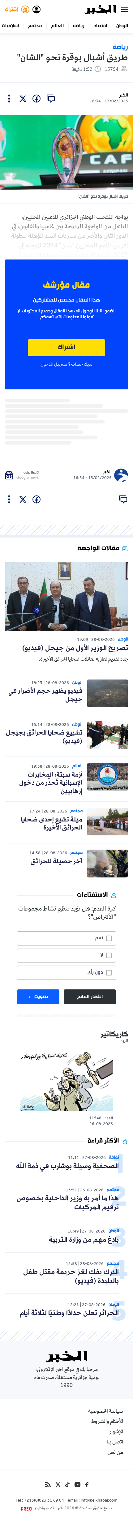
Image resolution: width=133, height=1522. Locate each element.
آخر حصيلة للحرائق (56, 861)
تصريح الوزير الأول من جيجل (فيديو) (75, 648)
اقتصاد (100, 26)
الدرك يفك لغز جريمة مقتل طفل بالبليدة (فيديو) (71, 1276)
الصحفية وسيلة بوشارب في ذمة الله (67, 1166)
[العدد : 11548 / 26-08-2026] (66, 1081)
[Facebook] (86, 1484)
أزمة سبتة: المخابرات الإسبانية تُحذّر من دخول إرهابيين (50, 783)
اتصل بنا (115, 1442)
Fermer (124, 9)
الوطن (122, 26)
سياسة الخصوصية (105, 1412)
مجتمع (35, 26)
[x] (22, 99)
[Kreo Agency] (27, 1509)
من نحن (115, 1453)
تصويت (41, 997)
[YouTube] (77, 1484)
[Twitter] (58, 1484)
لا (101, 955)
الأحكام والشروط (107, 1422)
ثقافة (114, 1157)
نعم (99, 938)
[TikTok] (67, 1484)
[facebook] (36, 99)
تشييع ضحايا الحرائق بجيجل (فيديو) (44, 737)
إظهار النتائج (90, 997)
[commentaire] (51, 99)
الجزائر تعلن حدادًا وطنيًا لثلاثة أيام (69, 1313)
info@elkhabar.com (99, 1501)
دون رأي (95, 972)
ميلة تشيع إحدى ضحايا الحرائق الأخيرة (51, 824)
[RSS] (48, 1484)
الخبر (123, 95)
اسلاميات (10, 26)
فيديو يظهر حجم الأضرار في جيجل (45, 695)
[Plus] (9, 99)
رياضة (78, 26)
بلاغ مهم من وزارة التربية (84, 1240)
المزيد (124, 1041)
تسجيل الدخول (54, 364)
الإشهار (116, 1432)
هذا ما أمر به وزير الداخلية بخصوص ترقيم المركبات (68, 1203)
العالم (57, 26)
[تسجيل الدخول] (36, 10)
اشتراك (66, 347)
